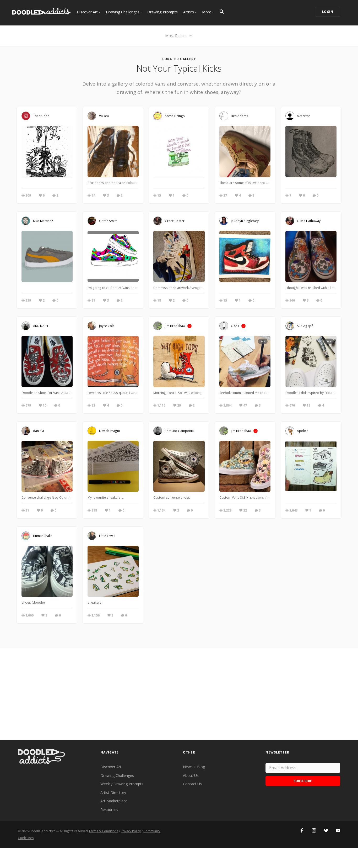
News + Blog (194, 766)
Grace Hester (175, 220)
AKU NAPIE (41, 325)
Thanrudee (41, 115)
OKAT (235, 325)
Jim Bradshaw (175, 325)
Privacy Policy (131, 831)
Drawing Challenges (117, 775)
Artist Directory (113, 792)
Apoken (302, 430)
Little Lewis (107, 535)
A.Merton (304, 115)
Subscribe (303, 781)
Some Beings (175, 115)
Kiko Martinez (43, 220)
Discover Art (110, 766)
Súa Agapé (305, 325)
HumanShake (42, 535)
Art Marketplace (113, 800)
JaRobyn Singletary (245, 220)
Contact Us (192, 783)
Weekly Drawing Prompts (121, 783)
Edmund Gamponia (179, 430)
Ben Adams (239, 115)
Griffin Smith (108, 220)
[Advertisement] (179, 694)
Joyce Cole (107, 325)
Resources (109, 809)
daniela (38, 430)
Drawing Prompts (162, 11)
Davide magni (109, 430)
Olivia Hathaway (309, 220)
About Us (191, 775)
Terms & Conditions (103, 831)
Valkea (104, 115)
